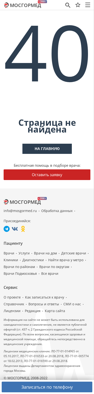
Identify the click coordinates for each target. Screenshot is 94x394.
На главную (47, 149)
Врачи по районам (19, 266)
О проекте (12, 297)
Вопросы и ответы (43, 304)
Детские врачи (73, 253)
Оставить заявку (47, 174)
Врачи (9, 253)
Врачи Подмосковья (20, 273)
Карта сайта (55, 310)
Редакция (32, 310)
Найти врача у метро (65, 260)
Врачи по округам (54, 266)
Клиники (11, 260)
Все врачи (49, 273)
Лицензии (12, 310)
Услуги (24, 253)
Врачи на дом (45, 253)
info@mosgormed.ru (20, 210)
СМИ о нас (72, 304)
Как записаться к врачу (44, 297)
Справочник (14, 304)
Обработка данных (57, 210)
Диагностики (33, 260)
